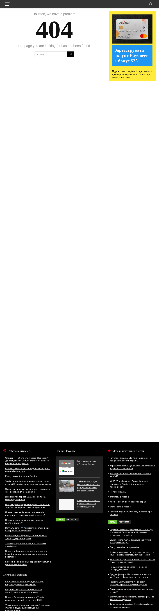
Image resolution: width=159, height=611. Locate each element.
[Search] (150, 4)
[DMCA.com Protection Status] (67, 518)
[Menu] (7, 4)
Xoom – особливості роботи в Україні (128, 501)
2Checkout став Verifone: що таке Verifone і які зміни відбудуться (88, 503)
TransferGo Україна (119, 496)
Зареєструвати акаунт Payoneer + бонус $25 (131, 55)
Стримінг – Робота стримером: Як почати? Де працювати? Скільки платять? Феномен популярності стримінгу (27, 461)
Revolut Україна (118, 492)
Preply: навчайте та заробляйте (21, 476)
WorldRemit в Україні (120, 506)
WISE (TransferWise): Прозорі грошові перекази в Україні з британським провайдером (129, 484)
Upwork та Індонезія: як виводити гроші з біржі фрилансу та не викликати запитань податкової (26, 554)
